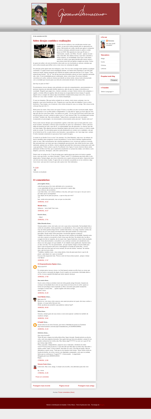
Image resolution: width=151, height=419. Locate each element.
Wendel (40, 205)
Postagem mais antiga (86, 386)
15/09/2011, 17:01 (43, 219)
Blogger (102, 405)
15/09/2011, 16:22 (43, 202)
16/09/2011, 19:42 (43, 318)
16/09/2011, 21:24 (43, 329)
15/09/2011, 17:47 (43, 260)
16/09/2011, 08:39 (43, 307)
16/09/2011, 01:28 (43, 293)
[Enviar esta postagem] (34, 170)
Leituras (103, 68)
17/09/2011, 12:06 (43, 360)
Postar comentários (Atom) (66, 392)
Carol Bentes (42, 297)
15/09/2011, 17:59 (43, 276)
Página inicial (64, 386)
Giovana (111, 41)
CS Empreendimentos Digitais (47, 264)
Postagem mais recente (41, 386)
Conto (103, 62)
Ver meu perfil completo (110, 44)
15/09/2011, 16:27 (43, 210)
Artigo (103, 58)
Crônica (103, 65)
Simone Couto (42, 364)
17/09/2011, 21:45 (43, 373)
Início (36, 30)
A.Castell (40, 322)
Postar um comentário (42, 377)
